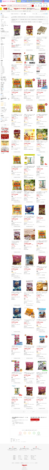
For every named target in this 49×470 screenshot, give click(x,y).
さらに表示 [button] (2, 26)
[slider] (0, 32)
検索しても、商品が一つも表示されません (18, 423)
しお (16, 440)
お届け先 (2, 90)
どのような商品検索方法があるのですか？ (18, 422)
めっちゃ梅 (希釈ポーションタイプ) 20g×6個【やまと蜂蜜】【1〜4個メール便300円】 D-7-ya (16, 115)
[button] (45, 3)
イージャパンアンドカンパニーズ (29, 303)
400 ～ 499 (2, 50)
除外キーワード (3, 121)
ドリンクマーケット (40, 250)
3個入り (2, 64)
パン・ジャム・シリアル (16, 441)
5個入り (2, 65)
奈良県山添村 (26, 249)
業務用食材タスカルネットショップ (17, 47)
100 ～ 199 (2, 46)
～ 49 (1, 45)
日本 (1, 39)
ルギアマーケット (39, 222)
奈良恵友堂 (38, 150)
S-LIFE (38, 98)
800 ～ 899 (2, 53)
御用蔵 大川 (13, 299)
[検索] (33, 6)
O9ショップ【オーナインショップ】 (29, 224)
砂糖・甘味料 (18, 439)
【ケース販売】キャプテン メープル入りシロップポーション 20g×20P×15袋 (16, 142)
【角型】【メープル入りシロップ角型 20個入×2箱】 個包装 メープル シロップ (29, 115)
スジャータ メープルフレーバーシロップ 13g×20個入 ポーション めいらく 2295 (29, 320)
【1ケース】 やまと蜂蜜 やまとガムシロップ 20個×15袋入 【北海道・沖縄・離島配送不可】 (29, 217)
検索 (5, 35)
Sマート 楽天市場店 (14, 149)
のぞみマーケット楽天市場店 (16, 174)
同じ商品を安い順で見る (42, 75)
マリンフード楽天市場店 (28, 125)
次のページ (34, 411)
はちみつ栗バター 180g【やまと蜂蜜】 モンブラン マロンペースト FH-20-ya (42, 293)
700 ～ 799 (2, 52)
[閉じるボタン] (47, 17)
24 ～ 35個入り (3, 70)
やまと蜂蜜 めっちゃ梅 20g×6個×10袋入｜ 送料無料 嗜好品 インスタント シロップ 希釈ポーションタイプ (16, 90)
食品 (11, 439)
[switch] (25, 13)
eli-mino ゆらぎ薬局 (27, 273)
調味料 (14, 439)
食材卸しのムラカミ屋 (40, 48)
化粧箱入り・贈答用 (3, 80)
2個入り (2, 63)
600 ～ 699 (2, 51)
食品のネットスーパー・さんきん (41, 73)
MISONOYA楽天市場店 (28, 98)
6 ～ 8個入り (2, 66)
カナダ (1, 40)
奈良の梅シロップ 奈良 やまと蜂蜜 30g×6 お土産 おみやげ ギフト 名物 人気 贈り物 (42, 373)
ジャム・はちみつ (23, 441)
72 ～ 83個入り (3, 72)
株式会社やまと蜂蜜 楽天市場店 (29, 149)
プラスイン (38, 175)
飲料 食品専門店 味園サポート (16, 98)
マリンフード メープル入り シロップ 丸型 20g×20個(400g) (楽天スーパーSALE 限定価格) (42, 65)
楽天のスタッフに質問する (35, 419)
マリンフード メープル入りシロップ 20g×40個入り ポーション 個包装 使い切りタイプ (42, 38)
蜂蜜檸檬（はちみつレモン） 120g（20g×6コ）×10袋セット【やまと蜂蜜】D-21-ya (42, 142)
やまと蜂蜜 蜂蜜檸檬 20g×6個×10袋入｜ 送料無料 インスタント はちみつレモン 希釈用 (16, 217)
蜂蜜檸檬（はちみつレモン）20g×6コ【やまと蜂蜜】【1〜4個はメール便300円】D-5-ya (29, 192)
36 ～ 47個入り (3, 71)
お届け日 (2, 93)
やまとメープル (39, 216)
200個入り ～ (2, 73)
